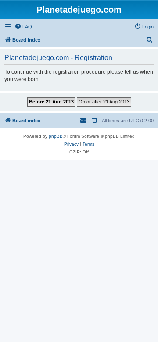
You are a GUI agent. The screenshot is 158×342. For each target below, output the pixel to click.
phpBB (56, 136)
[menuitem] (23, 26)
